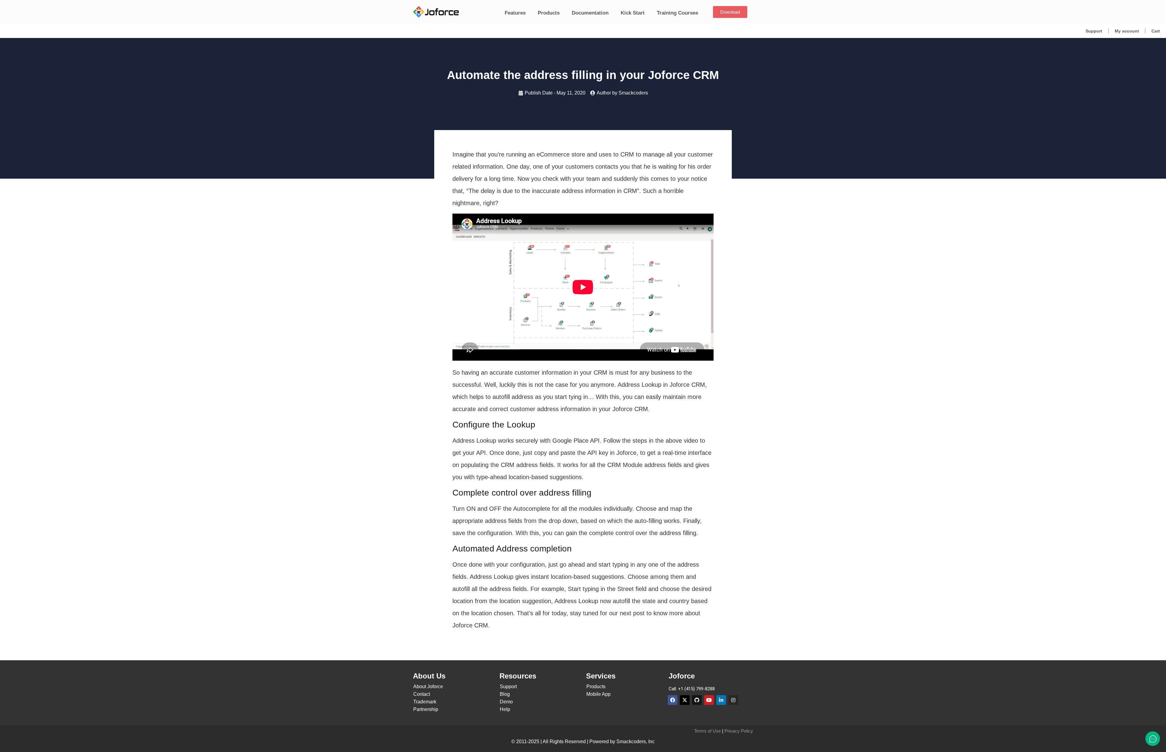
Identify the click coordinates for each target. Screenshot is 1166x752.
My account (1127, 31)
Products (549, 13)
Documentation (590, 13)
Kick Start (633, 13)
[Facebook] (672, 700)
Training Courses (677, 13)
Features (515, 13)
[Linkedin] (721, 700)
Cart (1155, 31)
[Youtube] (709, 700)
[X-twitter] (685, 700)
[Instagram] (733, 700)
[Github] (697, 700)
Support (1094, 31)
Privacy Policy (738, 730)
